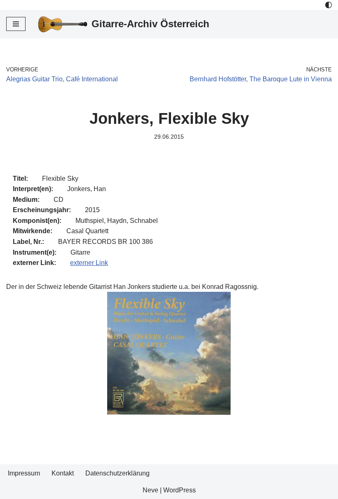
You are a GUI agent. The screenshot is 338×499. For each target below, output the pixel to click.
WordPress (179, 490)
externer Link (89, 262)
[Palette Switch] (328, 5)
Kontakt (63, 473)
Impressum (24, 473)
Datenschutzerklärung (117, 473)
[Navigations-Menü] (16, 24)
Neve (150, 490)
